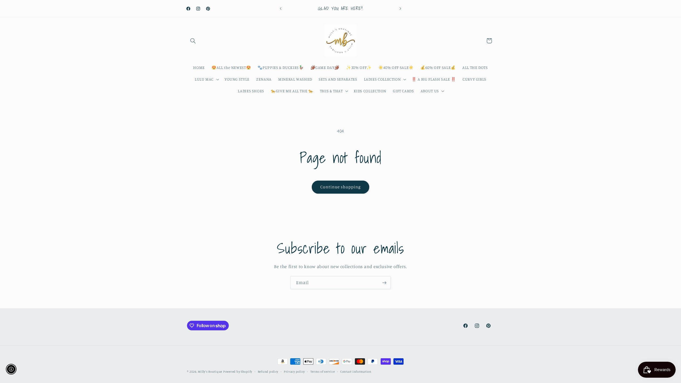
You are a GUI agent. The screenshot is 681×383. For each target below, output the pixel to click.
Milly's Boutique (210, 371)
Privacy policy (294, 371)
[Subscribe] (384, 282)
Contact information (355, 371)
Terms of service (322, 371)
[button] (193, 41)
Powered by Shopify (237, 371)
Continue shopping (340, 186)
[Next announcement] (400, 8)
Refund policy (268, 371)
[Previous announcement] (280, 8)
